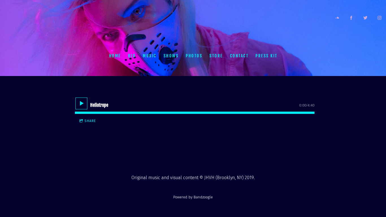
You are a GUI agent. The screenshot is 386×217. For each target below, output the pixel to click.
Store (216, 55)
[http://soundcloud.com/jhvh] (337, 18)
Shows (171, 55)
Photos (194, 55)
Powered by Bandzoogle (193, 197)
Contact (239, 55)
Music (150, 55)
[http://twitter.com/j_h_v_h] (365, 18)
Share (90, 121)
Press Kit (266, 55)
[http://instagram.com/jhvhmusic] (379, 18)
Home (115, 55)
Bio (132, 55)
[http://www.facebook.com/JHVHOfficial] (351, 18)
